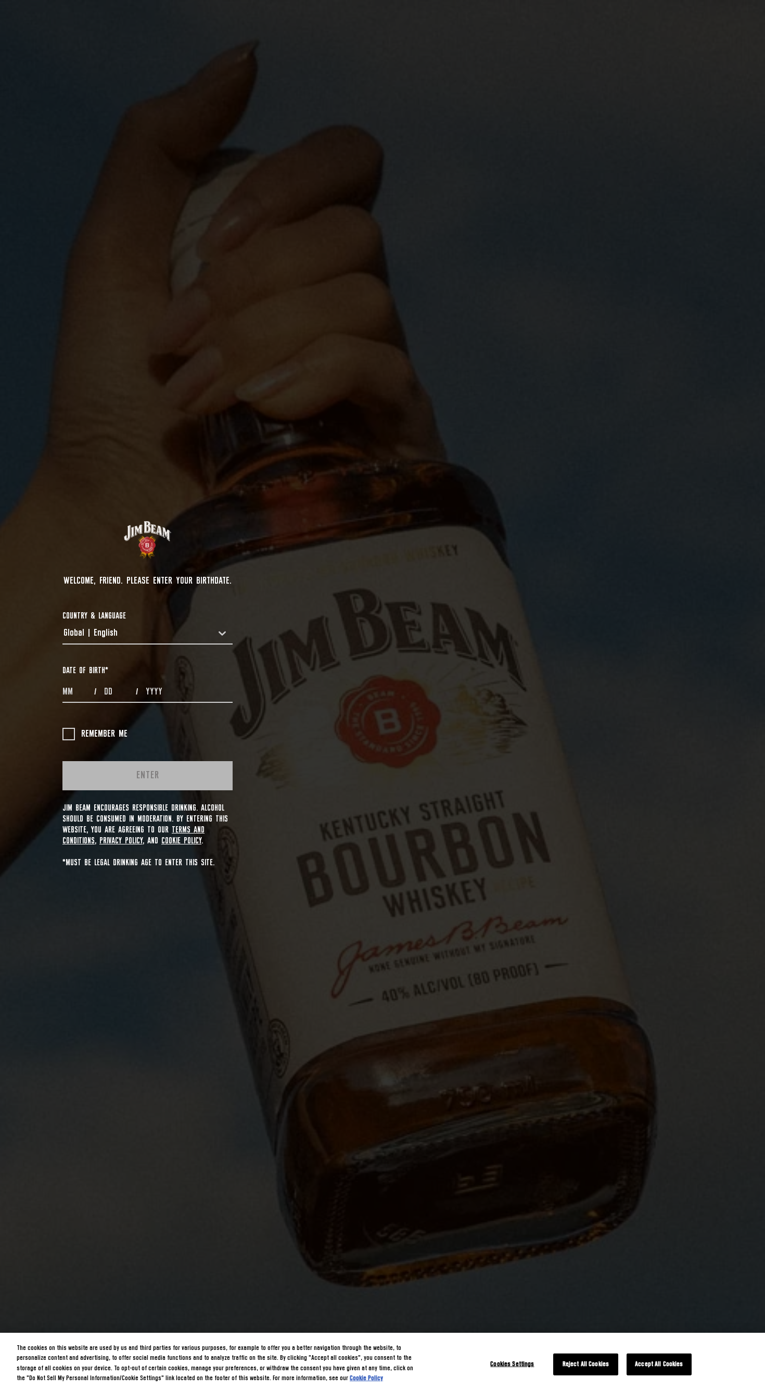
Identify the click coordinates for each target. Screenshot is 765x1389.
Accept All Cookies (659, 1364)
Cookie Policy (181, 841)
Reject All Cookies (586, 1364)
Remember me (104, 734)
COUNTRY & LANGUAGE (94, 616)
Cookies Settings (512, 1364)
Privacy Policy (121, 841)
